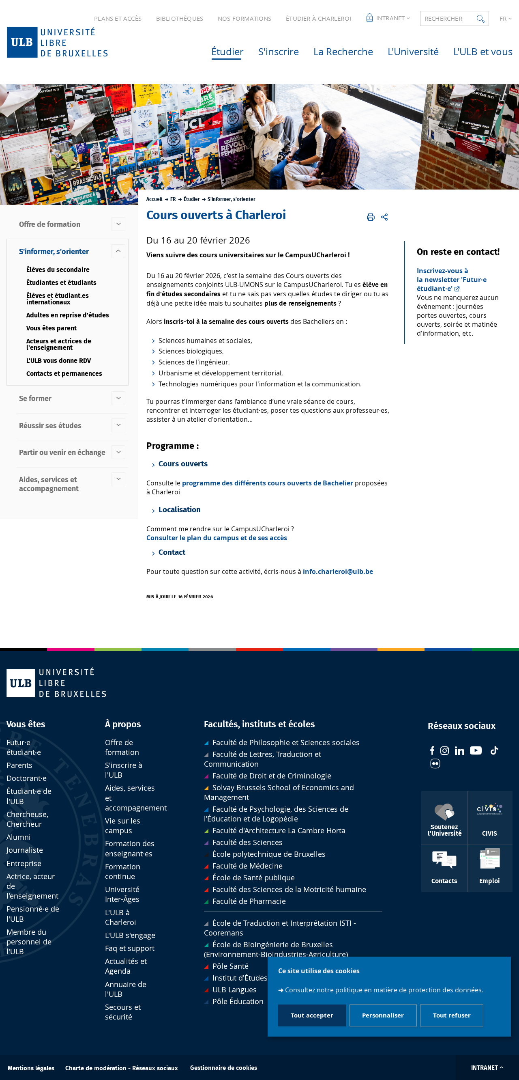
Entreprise (23, 863)
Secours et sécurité (123, 1012)
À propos (123, 724)
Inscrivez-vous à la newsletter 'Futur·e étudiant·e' (452, 279)
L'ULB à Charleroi (120, 917)
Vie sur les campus (122, 825)
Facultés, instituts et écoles (259, 724)
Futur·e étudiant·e (23, 747)
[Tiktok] (494, 751)
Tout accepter (312, 1015)
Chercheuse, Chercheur (27, 819)
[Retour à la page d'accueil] (70, 42)
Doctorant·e (26, 778)
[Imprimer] (371, 217)
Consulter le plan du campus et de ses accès (216, 537)
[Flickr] (435, 765)
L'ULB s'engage (130, 935)
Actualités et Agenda (126, 966)
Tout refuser (452, 1015)
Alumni (18, 837)
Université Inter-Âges (122, 894)
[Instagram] (444, 751)
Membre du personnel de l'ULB (28, 941)
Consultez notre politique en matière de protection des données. (384, 989)
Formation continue (122, 871)
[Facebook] (432, 751)
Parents (19, 765)
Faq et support (129, 948)
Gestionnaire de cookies (223, 1068)
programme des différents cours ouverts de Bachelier (267, 483)
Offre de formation (122, 747)
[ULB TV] (476, 751)
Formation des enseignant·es (129, 848)
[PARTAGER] (384, 217)
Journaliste (24, 850)
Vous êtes (25, 724)
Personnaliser (383, 1015)
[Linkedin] (459, 751)
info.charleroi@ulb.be (338, 571)
